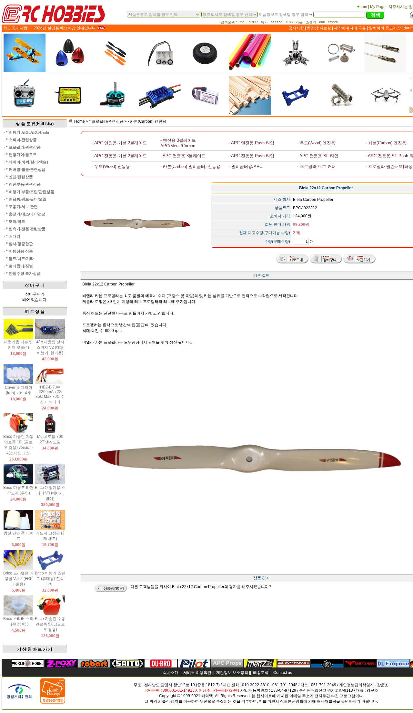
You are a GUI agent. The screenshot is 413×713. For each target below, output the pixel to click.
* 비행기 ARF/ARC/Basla (27, 132)
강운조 (382, 685)
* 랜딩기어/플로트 (21, 154)
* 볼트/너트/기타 (20, 258)
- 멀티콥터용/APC (245, 166)
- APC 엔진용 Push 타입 (251, 142)
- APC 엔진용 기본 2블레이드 (119, 142)
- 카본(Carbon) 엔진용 (147, 121)
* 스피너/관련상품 (21, 140)
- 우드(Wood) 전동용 (111, 166)
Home (79, 121)
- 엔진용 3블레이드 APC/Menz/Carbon (178, 143)
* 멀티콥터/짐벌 (19, 266)
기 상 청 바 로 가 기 (34, 649)
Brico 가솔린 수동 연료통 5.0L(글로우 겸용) (50, 624)
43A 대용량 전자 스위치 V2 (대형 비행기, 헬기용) (50, 347)
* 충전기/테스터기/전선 (25, 214)
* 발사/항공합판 (19, 244)
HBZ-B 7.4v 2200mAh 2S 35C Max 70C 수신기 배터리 (50, 394)
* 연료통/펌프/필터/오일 (26, 199)
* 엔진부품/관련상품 (23, 184)
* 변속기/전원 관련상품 (25, 229)
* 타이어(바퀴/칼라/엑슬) (27, 162)
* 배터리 (13, 236)
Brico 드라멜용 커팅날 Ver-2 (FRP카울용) (18, 578)
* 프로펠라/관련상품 (23, 147)
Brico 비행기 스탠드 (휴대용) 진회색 (50, 578)
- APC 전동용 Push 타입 (251, 155)
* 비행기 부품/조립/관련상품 (30, 192)
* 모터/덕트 (15, 221)
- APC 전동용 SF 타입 (317, 155)
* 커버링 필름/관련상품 (25, 169)
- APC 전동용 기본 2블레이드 (119, 155)
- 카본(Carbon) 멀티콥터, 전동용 (190, 166)
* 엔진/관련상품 (19, 177)
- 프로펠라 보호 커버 (316, 166)
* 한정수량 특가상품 (23, 273)
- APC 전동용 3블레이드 (183, 155)
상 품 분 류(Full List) (35, 123)
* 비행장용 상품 (19, 251)
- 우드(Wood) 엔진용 (316, 142)
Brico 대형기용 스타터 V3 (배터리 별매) (50, 493)
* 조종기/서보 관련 (22, 206)
